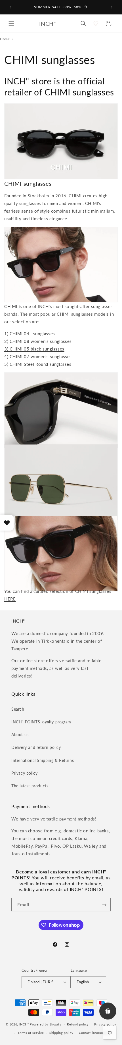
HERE (10, 598)
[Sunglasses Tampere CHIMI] (61, 511)
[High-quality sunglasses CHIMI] (61, 583)
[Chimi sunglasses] (61, 171)
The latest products (29, 785)
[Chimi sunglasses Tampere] (61, 440)
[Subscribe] (104, 904)
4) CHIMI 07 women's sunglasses (38, 356)
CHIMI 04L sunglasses (32, 333)
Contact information (94, 1033)
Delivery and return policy (36, 747)
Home (5, 39)
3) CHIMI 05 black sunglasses (34, 348)
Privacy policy (24, 773)
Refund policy (78, 1024)
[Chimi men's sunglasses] (61, 294)
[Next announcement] (111, 7)
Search (17, 709)
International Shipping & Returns (42, 760)
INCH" (24, 1024)
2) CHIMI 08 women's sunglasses (38, 341)
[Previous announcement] (10, 7)
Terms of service (31, 1033)
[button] (11, 23)
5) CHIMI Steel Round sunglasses (37, 364)
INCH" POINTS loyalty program (41, 721)
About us (20, 734)
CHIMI (10, 306)
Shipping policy (61, 1033)
